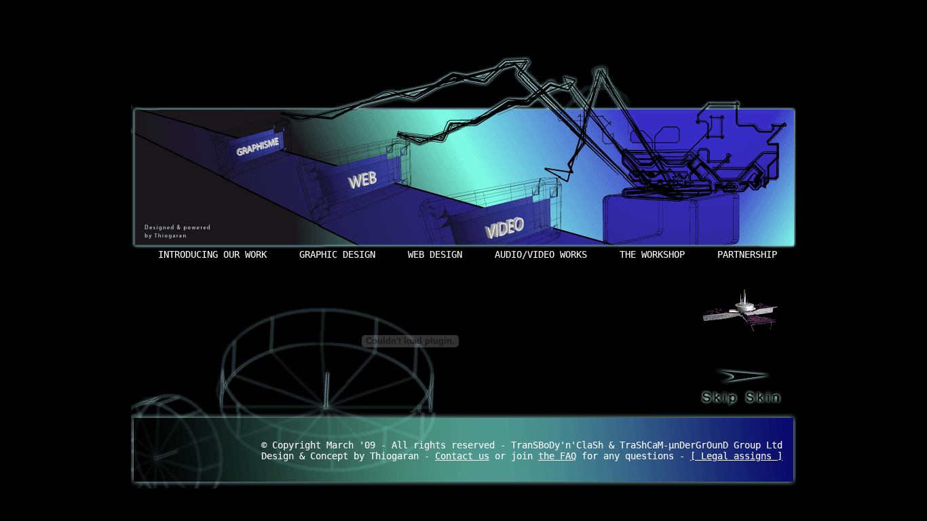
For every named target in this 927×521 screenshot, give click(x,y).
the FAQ (557, 455)
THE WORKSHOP (652, 254)
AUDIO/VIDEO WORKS (541, 254)
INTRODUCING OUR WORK (212, 254)
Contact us (462, 455)
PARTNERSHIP (747, 254)
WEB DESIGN (435, 254)
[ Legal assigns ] (736, 455)
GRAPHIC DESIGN (337, 254)
